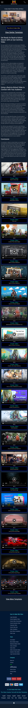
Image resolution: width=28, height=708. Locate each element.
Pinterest (14, 678)
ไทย (12, 698)
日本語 (19, 698)
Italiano (18, 695)
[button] (14, 169)
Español (14, 695)
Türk (16, 698)
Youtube (19, 678)
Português (3, 698)
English (4, 695)
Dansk (8, 698)
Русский (25, 698)
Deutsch (24, 695)
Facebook (9, 678)
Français (9, 695)
